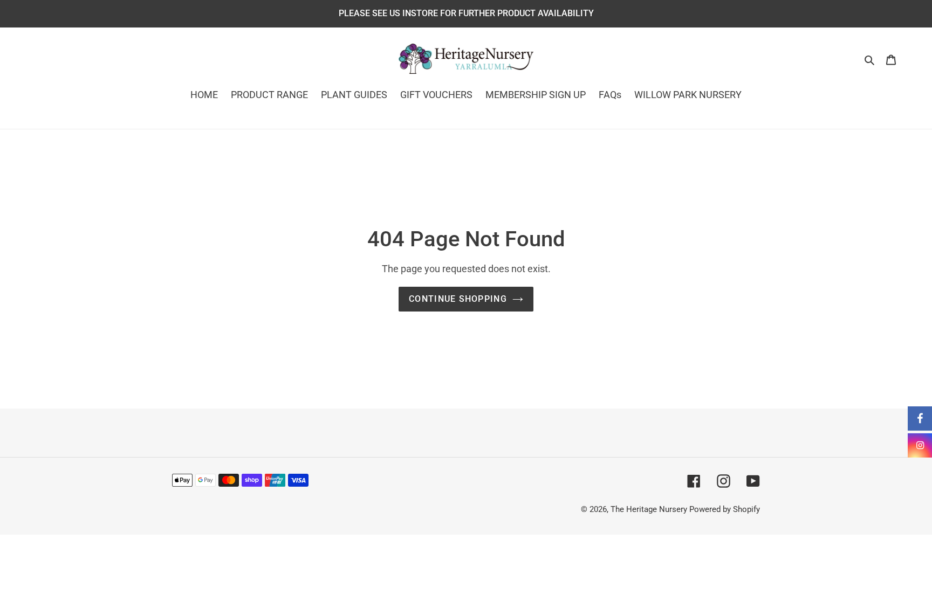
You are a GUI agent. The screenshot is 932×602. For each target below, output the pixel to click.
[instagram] (920, 445)
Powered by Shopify (724, 509)
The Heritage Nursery (649, 509)
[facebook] (920, 418)
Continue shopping (458, 299)
